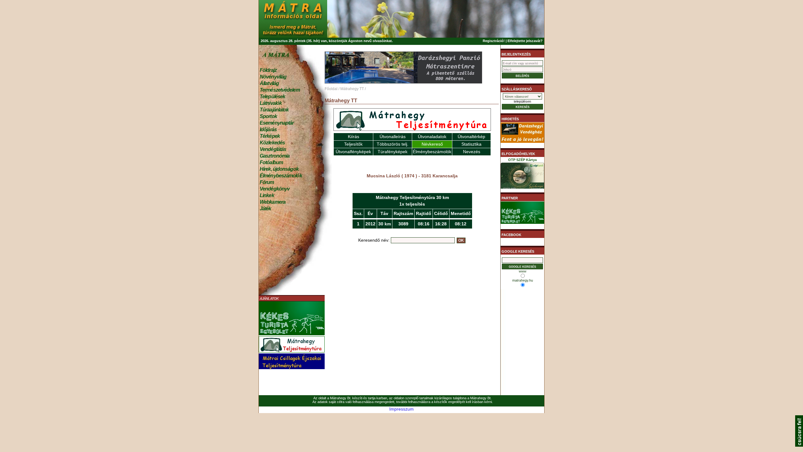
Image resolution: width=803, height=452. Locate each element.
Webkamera (272, 202)
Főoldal (331, 89)
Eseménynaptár (277, 123)
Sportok (268, 116)
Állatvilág (269, 83)
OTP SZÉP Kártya (522, 160)
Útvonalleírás (393, 136)
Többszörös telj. (392, 144)
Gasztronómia (275, 156)
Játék (265, 208)
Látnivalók (271, 103)
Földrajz (268, 70)
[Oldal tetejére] (799, 445)
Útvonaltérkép (471, 136)
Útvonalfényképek (353, 151)
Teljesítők (353, 144)
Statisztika (471, 144)
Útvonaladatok (432, 136)
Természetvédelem (280, 90)
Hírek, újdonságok (279, 169)
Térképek (270, 136)
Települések (272, 96)
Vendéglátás (273, 149)
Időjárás (268, 129)
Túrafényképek (392, 151)
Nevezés (471, 151)
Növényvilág (273, 76)
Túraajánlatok (274, 109)
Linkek (267, 195)
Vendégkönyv (275, 188)
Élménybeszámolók (281, 175)
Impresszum (401, 409)
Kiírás (353, 136)
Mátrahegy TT (352, 89)
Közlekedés (272, 142)
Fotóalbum (271, 162)
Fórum (267, 182)
